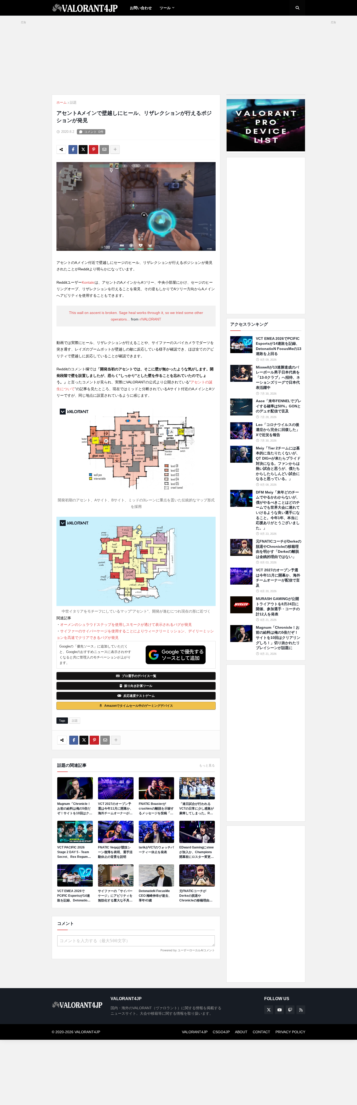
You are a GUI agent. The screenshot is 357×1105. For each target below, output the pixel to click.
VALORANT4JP (195, 1032)
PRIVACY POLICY (290, 1032)
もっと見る (207, 765)
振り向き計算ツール (138, 686)
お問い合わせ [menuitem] (141, 8)
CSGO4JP (221, 1032)
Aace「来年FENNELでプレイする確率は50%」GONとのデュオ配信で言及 (278, 406)
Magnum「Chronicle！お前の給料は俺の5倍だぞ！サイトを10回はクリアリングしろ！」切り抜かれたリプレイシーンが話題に (74, 809)
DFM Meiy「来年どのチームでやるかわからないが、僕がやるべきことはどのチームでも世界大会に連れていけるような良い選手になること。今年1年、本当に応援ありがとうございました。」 (278, 510)
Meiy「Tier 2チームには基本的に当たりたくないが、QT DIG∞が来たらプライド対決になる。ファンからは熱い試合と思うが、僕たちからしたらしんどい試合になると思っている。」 (278, 463)
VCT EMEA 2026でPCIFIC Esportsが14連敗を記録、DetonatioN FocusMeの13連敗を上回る (73, 896)
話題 (73, 102)
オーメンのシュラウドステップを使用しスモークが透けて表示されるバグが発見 (126, 624)
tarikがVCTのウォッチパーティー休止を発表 (156, 850)
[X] (83, 149)
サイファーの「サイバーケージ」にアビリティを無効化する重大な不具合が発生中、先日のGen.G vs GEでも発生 (115, 896)
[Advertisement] (266, 235)
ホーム (61, 102)
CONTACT (261, 1032)
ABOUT (241, 1032)
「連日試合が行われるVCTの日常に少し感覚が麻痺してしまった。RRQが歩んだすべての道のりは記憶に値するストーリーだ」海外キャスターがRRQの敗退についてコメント (197, 809)
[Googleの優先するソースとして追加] (176, 654)
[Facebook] (72, 149)
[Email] (104, 149)
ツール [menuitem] (165, 8)
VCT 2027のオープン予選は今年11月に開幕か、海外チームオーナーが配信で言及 (115, 809)
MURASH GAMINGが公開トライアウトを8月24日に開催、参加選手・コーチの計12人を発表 (278, 606)
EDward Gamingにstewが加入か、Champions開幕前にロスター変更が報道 (196, 852)
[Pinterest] (93, 149)
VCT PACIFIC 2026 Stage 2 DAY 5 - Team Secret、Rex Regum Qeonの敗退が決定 (73, 852)
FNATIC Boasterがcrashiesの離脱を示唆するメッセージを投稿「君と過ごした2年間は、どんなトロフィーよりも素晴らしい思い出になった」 (156, 809)
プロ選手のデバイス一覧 (139, 676)
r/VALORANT (150, 319)
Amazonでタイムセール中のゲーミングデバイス (138, 706)
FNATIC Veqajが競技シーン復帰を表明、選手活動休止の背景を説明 (115, 852)
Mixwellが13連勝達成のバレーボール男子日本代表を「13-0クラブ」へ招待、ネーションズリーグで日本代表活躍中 (278, 377)
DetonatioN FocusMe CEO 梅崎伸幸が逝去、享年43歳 (155, 895)
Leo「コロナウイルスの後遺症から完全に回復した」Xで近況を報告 (278, 430)
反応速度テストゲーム (139, 696)
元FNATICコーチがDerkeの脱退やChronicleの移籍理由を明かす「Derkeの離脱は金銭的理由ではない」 (196, 896)
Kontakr (88, 282)
